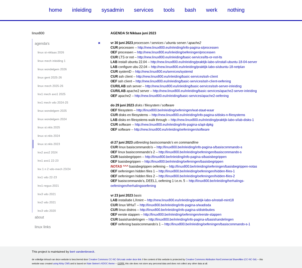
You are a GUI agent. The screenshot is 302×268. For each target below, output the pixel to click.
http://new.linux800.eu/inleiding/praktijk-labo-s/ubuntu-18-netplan (198, 67)
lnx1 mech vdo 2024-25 (53, 102)
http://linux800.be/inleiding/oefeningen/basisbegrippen (183, 161)
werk (211, 10)
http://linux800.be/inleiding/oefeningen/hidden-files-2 (197, 176)
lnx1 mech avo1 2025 (52, 94)
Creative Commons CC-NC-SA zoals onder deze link (115, 259)
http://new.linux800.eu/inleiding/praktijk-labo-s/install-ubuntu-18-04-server (204, 62)
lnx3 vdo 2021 (47, 194)
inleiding (81, 10)
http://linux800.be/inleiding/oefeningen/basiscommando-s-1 (207, 224)
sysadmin (112, 10)
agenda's (42, 43)
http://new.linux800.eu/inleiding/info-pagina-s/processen (178, 47)
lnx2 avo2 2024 (48, 152)
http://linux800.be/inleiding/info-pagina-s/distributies (177, 210)
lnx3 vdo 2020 (47, 210)
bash (190, 10)
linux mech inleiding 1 (52, 60)
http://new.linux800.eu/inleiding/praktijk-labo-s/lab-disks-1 (212, 120)
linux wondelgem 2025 (52, 110)
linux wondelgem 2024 (52, 119)
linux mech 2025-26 (50, 85)
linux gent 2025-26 (50, 77)
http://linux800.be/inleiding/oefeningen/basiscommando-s (200, 152)
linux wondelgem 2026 (52, 69)
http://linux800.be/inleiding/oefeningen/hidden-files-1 (197, 171)
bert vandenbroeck (82, 251)
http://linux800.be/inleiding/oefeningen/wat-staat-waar (175, 110)
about (39, 217)
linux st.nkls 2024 (49, 135)
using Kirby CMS (61, 263)
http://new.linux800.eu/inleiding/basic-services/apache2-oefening (182, 96)
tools (169, 10)
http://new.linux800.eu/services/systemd (164, 71)
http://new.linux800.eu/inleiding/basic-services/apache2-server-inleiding (205, 91)
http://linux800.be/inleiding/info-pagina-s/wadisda (175, 205)
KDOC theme (108, 263)
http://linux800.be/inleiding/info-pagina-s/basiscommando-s (199, 147)
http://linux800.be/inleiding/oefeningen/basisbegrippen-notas (213, 166)
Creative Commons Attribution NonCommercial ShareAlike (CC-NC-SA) (221, 259)
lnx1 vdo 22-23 (47, 177)
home (55, 10)
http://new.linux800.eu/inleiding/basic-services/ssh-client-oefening (183, 81)
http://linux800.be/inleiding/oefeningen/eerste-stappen (182, 214)
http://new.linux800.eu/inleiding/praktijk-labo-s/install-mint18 (190, 200)
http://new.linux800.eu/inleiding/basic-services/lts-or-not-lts (179, 57)
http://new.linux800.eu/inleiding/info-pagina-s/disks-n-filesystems (198, 115)
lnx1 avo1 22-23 (48, 160)
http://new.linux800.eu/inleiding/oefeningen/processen (176, 52)
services (143, 10)
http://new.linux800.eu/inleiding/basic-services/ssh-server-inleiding (193, 86)
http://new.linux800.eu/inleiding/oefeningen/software (172, 129)
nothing (235, 10)
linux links (43, 227)
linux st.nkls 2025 (49, 127)
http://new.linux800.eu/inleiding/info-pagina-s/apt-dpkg (174, 124)
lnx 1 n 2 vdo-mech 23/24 (54, 169)
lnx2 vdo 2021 (47, 202)
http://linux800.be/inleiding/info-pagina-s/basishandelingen (191, 219)
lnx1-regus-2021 (48, 185)
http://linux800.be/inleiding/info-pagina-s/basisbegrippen (186, 157)
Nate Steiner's (94, 263)
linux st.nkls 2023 (49, 144)
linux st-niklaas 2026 (51, 52)
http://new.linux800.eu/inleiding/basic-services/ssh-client (177, 76)
